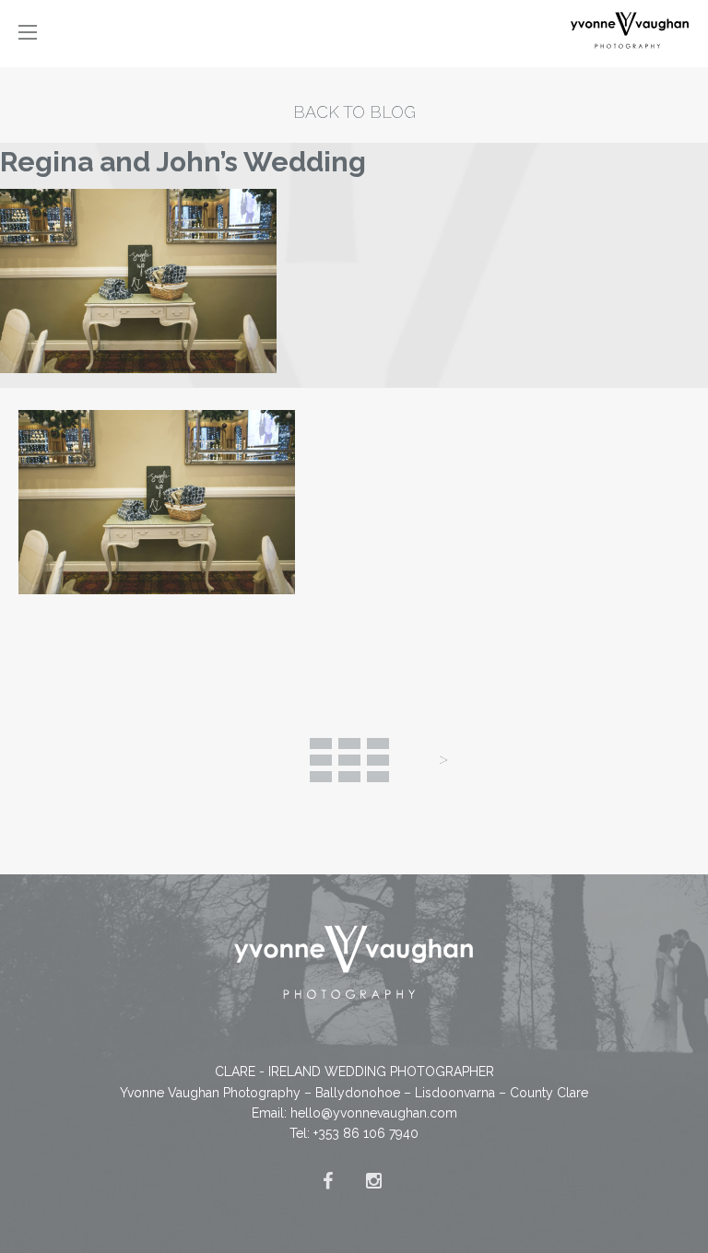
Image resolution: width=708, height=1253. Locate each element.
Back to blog (354, 112)
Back (349, 760)
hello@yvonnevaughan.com (373, 1113)
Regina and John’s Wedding (183, 162)
